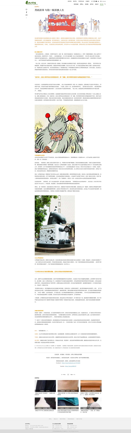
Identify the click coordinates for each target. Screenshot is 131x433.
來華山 (50, 418)
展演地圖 (76, 4)
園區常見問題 (79, 418)
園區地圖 (31, 428)
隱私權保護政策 (71, 418)
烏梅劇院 (87, 1)
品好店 (96, 4)
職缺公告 (56, 418)
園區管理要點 (62, 418)
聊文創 (101, 4)
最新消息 (70, 1)
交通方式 (27, 428)
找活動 (86, 4)
